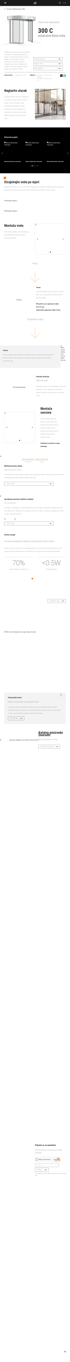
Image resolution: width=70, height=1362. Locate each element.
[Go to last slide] (2, 153)
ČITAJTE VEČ (10, 484)
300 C (23, 9)
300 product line (17, 9)
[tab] (46, 117)
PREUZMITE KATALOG (47, 747)
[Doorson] (35, 3)
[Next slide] (63, 104)
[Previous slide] (37, 104)
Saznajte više (55, 601)
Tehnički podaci (39, 59)
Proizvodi (9, 9)
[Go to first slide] (63, 239)
